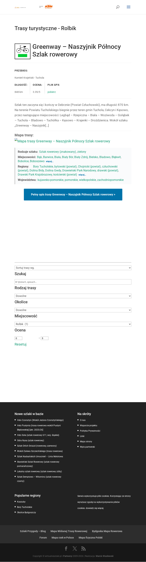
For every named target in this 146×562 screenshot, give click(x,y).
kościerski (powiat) (65, 174)
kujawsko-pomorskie (50, 180)
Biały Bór (67, 157)
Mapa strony (86, 441)
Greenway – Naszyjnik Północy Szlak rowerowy (76, 50)
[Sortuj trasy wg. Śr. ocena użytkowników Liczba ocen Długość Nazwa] (73, 267)
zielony (81, 151)
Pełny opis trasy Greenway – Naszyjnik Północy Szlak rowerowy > (73, 194)
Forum (43, 537)
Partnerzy (67, 556)
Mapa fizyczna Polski (91, 537)
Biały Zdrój (81, 157)
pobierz (52, 92)
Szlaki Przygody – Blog (33, 531)
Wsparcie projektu (88, 425)
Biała (57, 157)
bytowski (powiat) (65, 166)
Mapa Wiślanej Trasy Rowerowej (69, 531)
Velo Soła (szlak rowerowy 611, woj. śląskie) (38, 435)
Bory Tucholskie (43, 166)
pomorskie (71, 180)
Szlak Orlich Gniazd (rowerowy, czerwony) (37, 446)
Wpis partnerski (87, 447)
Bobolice (23, 161)
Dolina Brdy (37, 170)
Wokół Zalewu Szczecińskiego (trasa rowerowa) (40, 451)
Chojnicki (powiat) (89, 166)
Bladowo (104, 157)
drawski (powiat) (107, 170)
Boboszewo (37, 161)
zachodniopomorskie (110, 180)
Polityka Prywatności (90, 431)
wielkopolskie (87, 180)
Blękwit (116, 157)
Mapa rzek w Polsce (63, 537)
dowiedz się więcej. (95, 508)
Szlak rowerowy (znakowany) (57, 151)
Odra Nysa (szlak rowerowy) (30, 440)
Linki (82, 436)
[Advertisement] (73, 236)
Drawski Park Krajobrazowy (35, 174)
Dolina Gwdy (53, 170)
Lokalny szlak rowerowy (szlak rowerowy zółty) (39, 471)
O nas (82, 420)
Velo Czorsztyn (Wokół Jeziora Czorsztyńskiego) (40, 420)
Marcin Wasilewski (104, 556)
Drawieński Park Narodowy (79, 170)
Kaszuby (21, 502)
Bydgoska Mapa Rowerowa (107, 531)
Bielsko (93, 157)
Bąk (39, 157)
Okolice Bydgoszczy (26, 512)
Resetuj (21, 344)
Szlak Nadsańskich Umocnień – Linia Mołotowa (40, 456)
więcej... (49, 161)
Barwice (48, 157)
